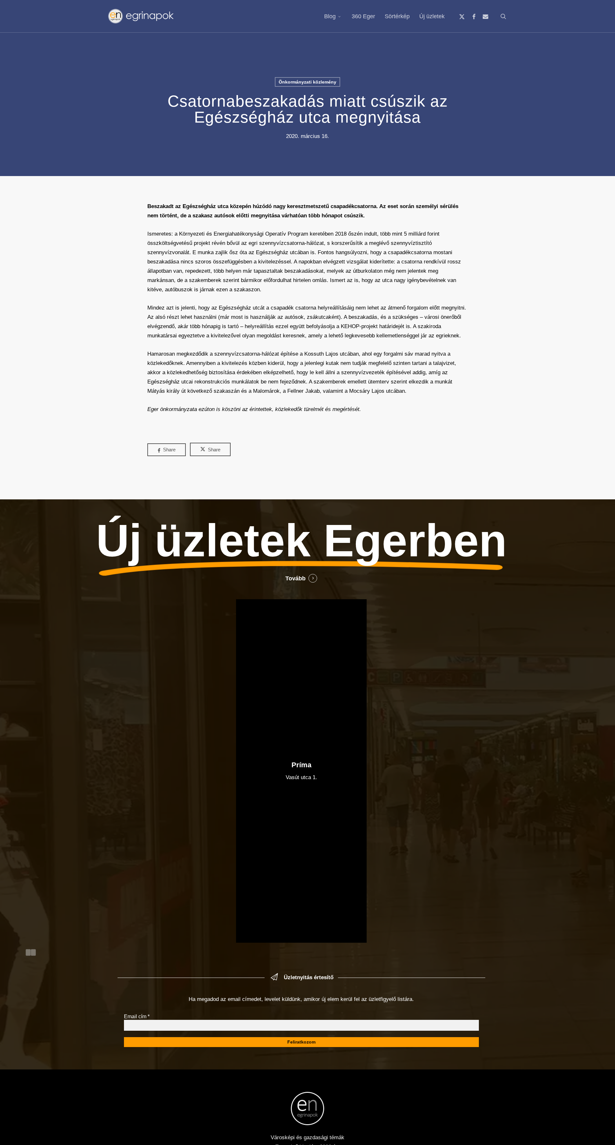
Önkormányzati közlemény (307, 82)
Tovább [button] (295, 578)
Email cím (137, 1016)
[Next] (33, 952)
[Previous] (28, 952)
